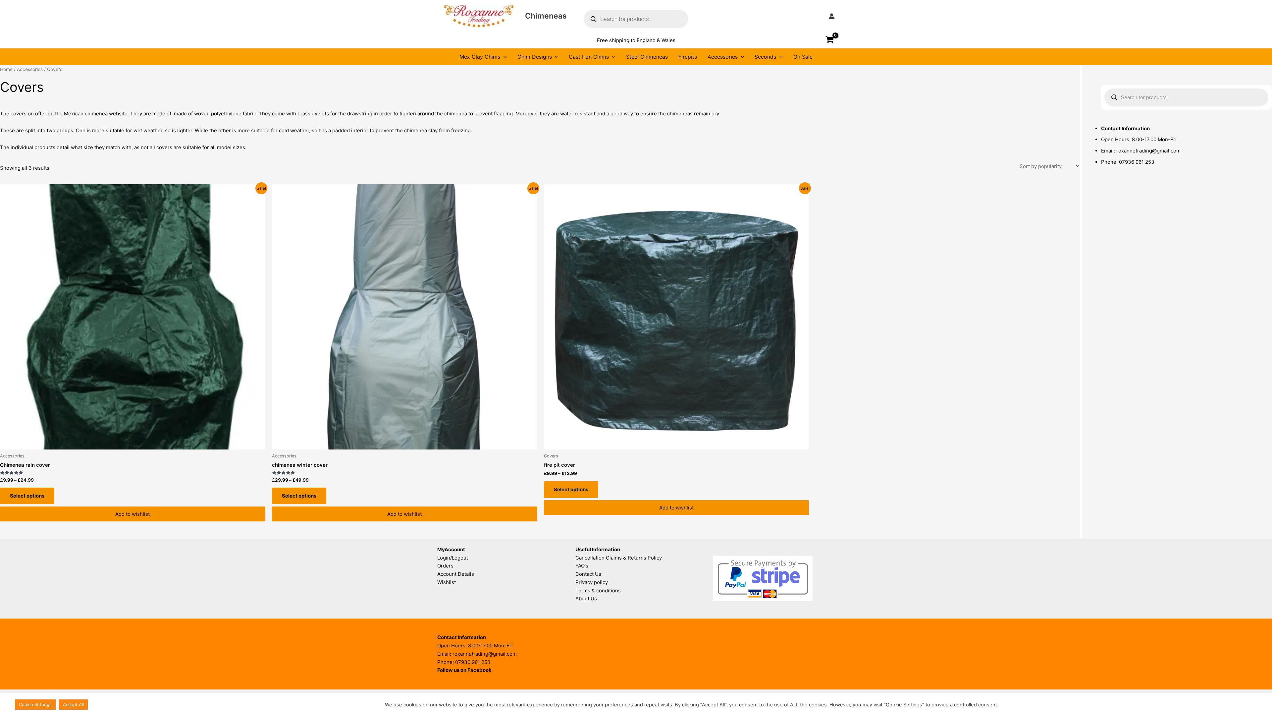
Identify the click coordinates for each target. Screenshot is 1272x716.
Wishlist (446, 582)
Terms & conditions (598, 590)
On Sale (803, 56)
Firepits (687, 56)
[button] (636, 40)
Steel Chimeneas (647, 56)
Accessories (723, 56)
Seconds (765, 56)
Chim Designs (534, 56)
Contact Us (588, 574)
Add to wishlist (132, 514)
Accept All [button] (73, 704)
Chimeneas (546, 16)
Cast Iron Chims (589, 56)
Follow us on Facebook (464, 670)
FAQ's (581, 566)
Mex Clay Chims (479, 56)
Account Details (455, 574)
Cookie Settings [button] (35, 704)
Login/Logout (452, 558)
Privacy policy (591, 582)
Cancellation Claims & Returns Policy (618, 558)
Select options (27, 496)
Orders (445, 566)
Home (6, 69)
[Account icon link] (832, 16)
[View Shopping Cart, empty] (829, 40)
